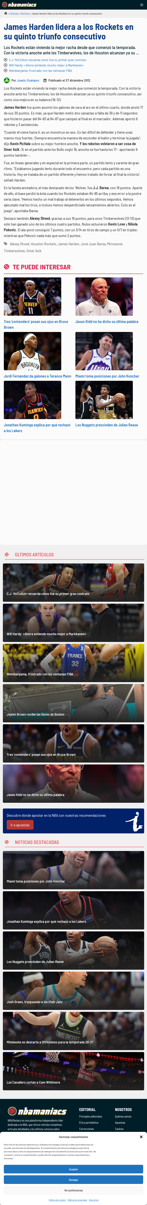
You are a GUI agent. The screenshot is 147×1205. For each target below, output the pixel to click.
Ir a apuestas (20, 824)
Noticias (14, 13)
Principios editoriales (90, 1116)
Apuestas (120, 1122)
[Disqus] (73, 492)
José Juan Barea (93, 243)
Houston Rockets (43, 243)
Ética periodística (88, 1122)
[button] (141, 1137)
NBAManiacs (4, 14)
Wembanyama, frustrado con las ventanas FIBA (40, 70)
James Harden (68, 243)
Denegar (73, 1179)
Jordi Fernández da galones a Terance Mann (37, 376)
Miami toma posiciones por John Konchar (107, 376)
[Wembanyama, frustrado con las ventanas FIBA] (73, 663)
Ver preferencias (73, 1190)
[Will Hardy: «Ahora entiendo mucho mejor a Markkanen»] (73, 623)
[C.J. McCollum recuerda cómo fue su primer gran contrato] (73, 582)
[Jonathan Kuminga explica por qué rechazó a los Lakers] (73, 910)
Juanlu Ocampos (28, 80)
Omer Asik (34, 250)
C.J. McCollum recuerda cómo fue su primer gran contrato (48, 60)
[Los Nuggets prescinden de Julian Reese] (73, 950)
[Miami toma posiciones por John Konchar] (73, 870)
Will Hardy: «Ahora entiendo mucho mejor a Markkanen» (46, 65)
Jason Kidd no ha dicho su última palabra (106, 321)
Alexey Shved (19, 243)
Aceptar (73, 1169)
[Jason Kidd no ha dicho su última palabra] (73, 783)
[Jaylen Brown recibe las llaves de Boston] (73, 703)
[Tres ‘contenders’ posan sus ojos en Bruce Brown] (73, 743)
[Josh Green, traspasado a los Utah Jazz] (73, 991)
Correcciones (86, 1129)
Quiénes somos (123, 1116)
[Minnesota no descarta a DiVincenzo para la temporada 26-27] (73, 1031)
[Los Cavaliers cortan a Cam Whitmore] (73, 1071)
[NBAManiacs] (19, 5)
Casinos (119, 1129)
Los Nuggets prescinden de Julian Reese (106, 425)
